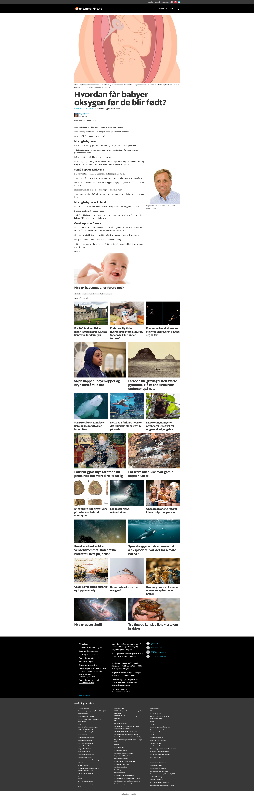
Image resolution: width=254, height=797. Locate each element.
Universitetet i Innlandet (158, 763)
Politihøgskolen (155, 708)
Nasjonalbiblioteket (120, 723)
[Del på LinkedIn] (83, 298)
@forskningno (157, 644)
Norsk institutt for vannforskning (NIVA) (127, 781)
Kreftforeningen (83, 765)
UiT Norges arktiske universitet (160, 754)
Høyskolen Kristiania (84, 757)
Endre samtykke (85, 695)
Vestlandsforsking (156, 777)
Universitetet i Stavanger (158, 768)
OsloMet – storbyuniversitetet (123, 784)
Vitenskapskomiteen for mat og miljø (162, 785)
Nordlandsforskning (120, 750)
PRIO (151, 711)
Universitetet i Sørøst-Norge (159, 771)
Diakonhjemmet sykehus (86, 716)
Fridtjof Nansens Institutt (86, 737)
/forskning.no (156, 648)
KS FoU (80, 763)
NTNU (116, 721)
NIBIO (80, 779)
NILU (79, 786)
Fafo (79, 724)
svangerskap (105, 294)
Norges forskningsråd (121, 758)
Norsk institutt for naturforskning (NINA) (127, 778)
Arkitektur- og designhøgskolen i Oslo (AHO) (92, 711)
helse (77, 294)
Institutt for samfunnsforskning (88, 760)
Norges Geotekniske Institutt (123, 753)
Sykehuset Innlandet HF (157, 746)
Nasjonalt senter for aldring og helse (125, 731)
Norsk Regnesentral (120, 770)
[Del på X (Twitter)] (79, 298)
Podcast (169, 9)
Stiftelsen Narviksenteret (158, 740)
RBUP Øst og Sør (155, 713)
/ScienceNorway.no (158, 656)
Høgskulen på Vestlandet (86, 754)
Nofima (116, 744)
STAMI (152, 735)
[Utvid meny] (178, 8)
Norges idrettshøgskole (121, 764)
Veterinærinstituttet (156, 779)
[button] (171, 2)
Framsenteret (82, 735)
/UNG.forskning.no (158, 652)
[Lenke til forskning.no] (114, 7)
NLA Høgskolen (119, 708)
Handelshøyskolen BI (85, 740)
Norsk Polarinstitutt (120, 767)
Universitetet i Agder (156, 757)
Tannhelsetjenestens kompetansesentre (163, 749)
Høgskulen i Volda (84, 751)
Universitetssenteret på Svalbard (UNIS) (162, 774)
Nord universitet (119, 747)
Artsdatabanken (83, 713)
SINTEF (152, 724)
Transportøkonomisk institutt (159, 751)
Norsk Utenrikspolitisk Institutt (124, 775)
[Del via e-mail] (86, 298)
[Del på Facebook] (76, 298)
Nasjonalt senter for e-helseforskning (126, 734)
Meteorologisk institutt (85, 773)
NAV (79, 776)
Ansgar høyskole (83, 708)
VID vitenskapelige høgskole (159, 782)
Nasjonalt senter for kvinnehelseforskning (127, 737)
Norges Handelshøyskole (122, 756)
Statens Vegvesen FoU (157, 737)
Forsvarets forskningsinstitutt (87, 732)
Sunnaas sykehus (155, 743)
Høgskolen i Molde (84, 746)
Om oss (161, 9)
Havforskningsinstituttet (86, 743)
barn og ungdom (90, 294)
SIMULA (152, 721)
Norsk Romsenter (119, 772)
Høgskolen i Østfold (84, 749)
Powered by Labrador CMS (127, 794)
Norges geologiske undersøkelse (124, 761)
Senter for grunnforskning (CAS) (160, 727)
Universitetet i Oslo (156, 765)
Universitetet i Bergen (157, 760)
